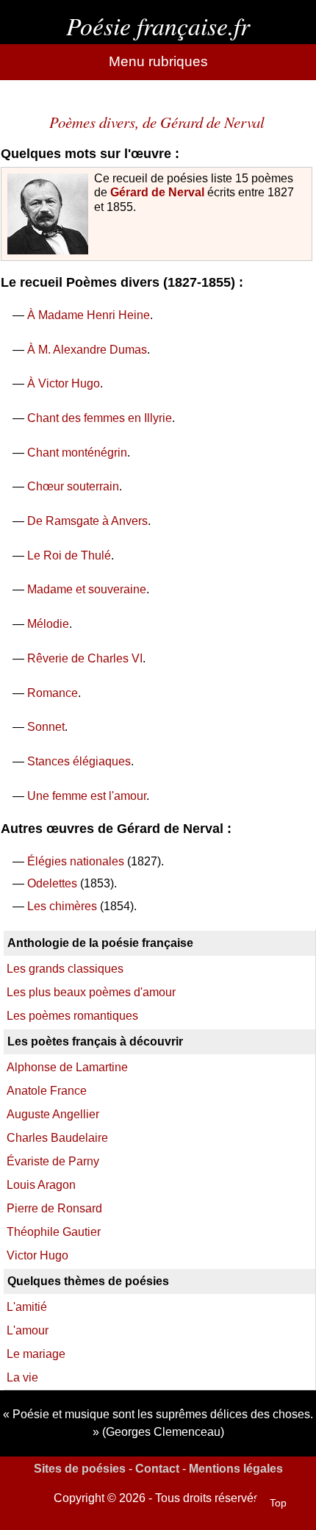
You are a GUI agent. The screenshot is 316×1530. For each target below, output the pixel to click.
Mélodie (48, 624)
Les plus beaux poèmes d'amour (91, 992)
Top (278, 1503)
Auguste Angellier (53, 1114)
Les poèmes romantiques (72, 1015)
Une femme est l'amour (86, 796)
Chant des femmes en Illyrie (99, 418)
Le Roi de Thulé (69, 555)
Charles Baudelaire (57, 1138)
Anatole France (47, 1090)
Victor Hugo (37, 1255)
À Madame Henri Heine (88, 315)
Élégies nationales (75, 861)
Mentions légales (236, 1468)
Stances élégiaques (79, 761)
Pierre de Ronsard (54, 1208)
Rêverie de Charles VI (85, 658)
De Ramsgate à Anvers (87, 521)
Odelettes (52, 883)
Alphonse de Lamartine (67, 1067)
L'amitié (27, 1307)
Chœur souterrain (73, 486)
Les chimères (62, 906)
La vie (22, 1377)
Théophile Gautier (54, 1232)
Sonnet (46, 727)
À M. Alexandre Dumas (87, 349)
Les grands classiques (65, 968)
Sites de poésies (80, 1468)
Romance (52, 693)
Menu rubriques (158, 61)
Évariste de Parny (53, 1161)
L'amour (28, 1330)
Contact (157, 1468)
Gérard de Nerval (157, 192)
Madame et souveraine (86, 589)
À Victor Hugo (63, 383)
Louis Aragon (41, 1185)
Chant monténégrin (77, 452)
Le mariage (36, 1354)
